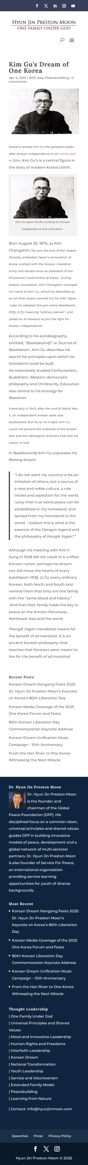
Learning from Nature (31, 1098)
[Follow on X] (46, 5)
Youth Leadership (27, 1071)
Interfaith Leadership (30, 1050)
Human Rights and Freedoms (38, 1044)
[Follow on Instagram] (64, 5)
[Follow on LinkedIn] (55, 5)
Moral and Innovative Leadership (41, 1037)
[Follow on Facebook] (37, 5)
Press (38, 1136)
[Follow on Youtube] (73, 5)
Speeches (20, 1136)
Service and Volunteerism (34, 1078)
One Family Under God (32, 1016)
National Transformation (33, 1064)
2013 (32, 78)
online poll (68, 154)
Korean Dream (24, 1057)
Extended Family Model (32, 1085)
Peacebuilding (57, 78)
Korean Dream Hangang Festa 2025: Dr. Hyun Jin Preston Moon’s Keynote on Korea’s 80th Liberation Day (43, 691)
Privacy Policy (60, 1136)
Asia (40, 78)
